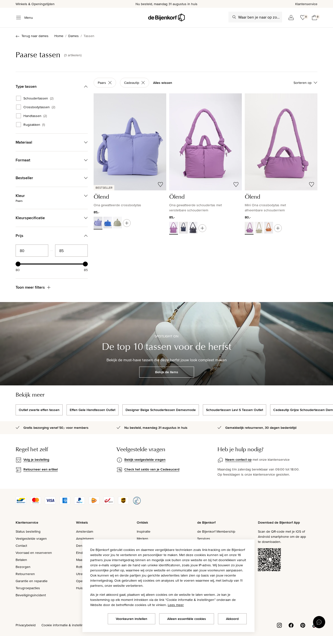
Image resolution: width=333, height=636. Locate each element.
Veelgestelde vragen (31, 538)
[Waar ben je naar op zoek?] (234, 17)
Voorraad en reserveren (34, 553)
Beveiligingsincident (31, 595)
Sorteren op (303, 83)
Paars (102, 83)
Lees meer (176, 605)
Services (203, 538)
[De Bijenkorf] (166, 17)
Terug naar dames (35, 36)
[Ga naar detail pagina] (127, 223)
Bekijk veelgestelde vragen (145, 459)
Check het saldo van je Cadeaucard (151, 469)
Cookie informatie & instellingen (65, 625)
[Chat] (319, 622)
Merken (142, 538)
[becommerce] (137, 503)
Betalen (21, 560)
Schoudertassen (38, 98)
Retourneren (25, 574)
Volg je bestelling (36, 459)
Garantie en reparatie (32, 581)
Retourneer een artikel (40, 469)
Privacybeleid (26, 625)
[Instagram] (279, 625)
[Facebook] (291, 625)
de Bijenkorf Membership (216, 531)
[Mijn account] (291, 17)
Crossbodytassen (39, 107)
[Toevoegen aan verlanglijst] (160, 184)
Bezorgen (23, 567)
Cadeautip (131, 83)
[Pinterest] (303, 625)
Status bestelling (28, 531)
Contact (21, 546)
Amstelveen (85, 538)
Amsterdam (84, 531)
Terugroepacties (28, 588)
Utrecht (81, 574)
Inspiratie (143, 531)
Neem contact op (238, 459)
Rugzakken (34, 125)
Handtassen (35, 116)
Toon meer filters (30, 287)
